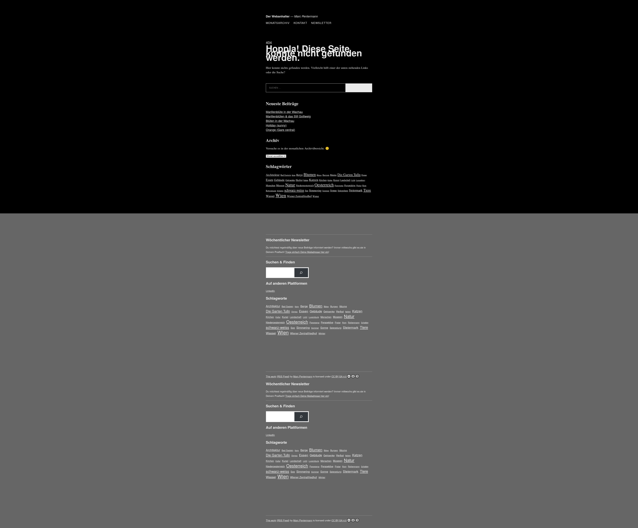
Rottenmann (271, 190)
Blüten (319, 175)
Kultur (329, 180)
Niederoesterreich (305, 185)
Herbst (299, 180)
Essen (269, 180)
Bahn (293, 175)
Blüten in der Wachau (280, 120)
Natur (290, 184)
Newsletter (321, 23)
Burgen (325, 175)
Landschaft (345, 180)
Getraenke (290, 180)
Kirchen (323, 180)
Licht (353, 180)
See (306, 190)
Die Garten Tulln (349, 174)
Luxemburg (360, 180)
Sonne (333, 190)
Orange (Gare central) (280, 129)
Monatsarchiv (278, 23)
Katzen (313, 179)
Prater (359, 185)
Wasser (270, 196)
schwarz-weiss (294, 190)
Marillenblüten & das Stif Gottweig (288, 116)
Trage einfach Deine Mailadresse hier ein (306, 252)
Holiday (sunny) (276, 125)
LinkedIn (270, 291)
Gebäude (279, 180)
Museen (280, 185)
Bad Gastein (285, 175)
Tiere (367, 190)
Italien (305, 180)
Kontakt (300, 23)
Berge (299, 175)
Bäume (333, 174)
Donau (364, 175)
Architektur (273, 175)
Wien (280, 195)
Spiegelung (343, 190)
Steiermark (356, 190)
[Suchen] (301, 272)
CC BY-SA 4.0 (339, 376)
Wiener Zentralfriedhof (299, 196)
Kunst (336, 180)
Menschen (270, 185)
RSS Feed (283, 376)
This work (271, 376)
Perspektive (350, 185)
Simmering (315, 190)
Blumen (310, 174)
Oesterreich (324, 184)
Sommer (325, 190)
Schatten (280, 190)
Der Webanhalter (278, 16)
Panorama (339, 185)
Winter (316, 196)
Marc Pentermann (302, 376)
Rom (364, 185)
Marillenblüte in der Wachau (284, 112)
